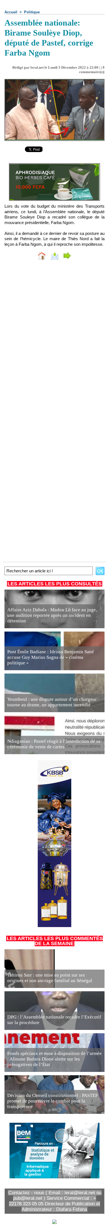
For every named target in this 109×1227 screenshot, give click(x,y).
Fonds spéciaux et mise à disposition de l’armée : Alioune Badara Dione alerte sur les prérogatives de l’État (54, 1059)
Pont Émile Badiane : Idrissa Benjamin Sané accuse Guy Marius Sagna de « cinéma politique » (50, 657)
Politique (32, 12)
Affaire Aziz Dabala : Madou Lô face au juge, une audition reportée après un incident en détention (52, 615)
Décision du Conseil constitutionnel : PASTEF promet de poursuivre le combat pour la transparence (52, 1101)
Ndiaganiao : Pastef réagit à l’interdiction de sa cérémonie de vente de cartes (53, 744)
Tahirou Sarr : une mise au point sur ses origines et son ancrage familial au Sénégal (49, 977)
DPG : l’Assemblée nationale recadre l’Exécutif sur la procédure (54, 1019)
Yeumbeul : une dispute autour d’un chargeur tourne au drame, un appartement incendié (52, 702)
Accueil (10, 12)
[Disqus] (54, 338)
